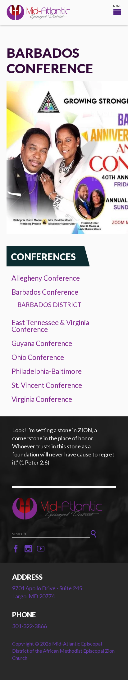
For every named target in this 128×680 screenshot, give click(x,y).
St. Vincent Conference (46, 385)
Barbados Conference (44, 292)
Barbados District (49, 304)
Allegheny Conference (45, 278)
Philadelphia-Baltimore (46, 371)
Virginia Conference (41, 399)
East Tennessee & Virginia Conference (50, 326)
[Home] (64, 508)
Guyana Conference (41, 343)
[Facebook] (16, 549)
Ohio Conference (37, 357)
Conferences (43, 256)
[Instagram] (28, 549)
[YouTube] (40, 549)
